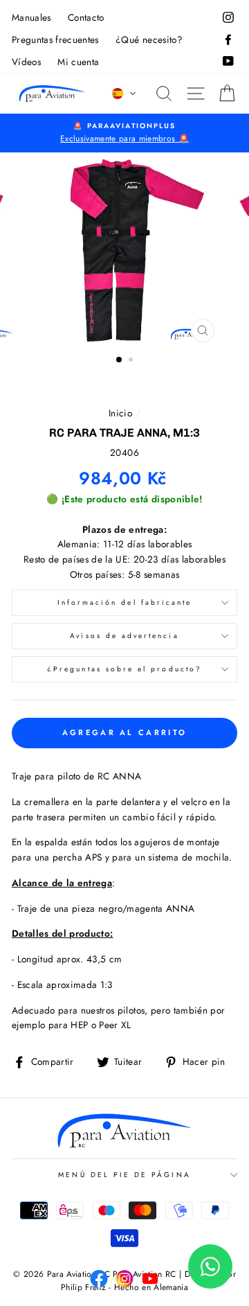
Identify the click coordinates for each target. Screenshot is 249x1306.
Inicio (120, 413)
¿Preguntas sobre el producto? (124, 669)
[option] (124, 133)
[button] (124, 93)
